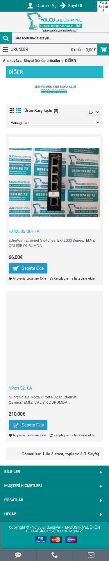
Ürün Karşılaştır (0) (41, 110)
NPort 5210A (20, 388)
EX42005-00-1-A (24, 231)
